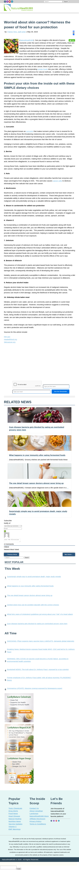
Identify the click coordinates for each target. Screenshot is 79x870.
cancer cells (57, 181)
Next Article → (69, 554)
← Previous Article (11, 554)
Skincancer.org (9, 342)
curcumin (29, 131)
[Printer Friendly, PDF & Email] (72, 40)
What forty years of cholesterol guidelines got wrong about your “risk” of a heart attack (40, 614)
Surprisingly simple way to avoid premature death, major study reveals (34, 577)
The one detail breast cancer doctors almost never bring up (29, 595)
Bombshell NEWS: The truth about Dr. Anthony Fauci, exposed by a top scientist (38, 669)
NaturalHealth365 (26, 40)
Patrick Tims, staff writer (16, 32)
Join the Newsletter (60, 391)
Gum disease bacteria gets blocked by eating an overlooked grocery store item (37, 624)
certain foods (43, 69)
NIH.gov (7, 337)
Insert (18, 869)
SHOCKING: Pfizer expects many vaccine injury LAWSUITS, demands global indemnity (40, 641)
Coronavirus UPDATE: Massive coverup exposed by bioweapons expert (34, 688)
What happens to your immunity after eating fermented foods (30, 586)
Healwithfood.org (10, 339)
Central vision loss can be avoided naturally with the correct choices (33, 605)
